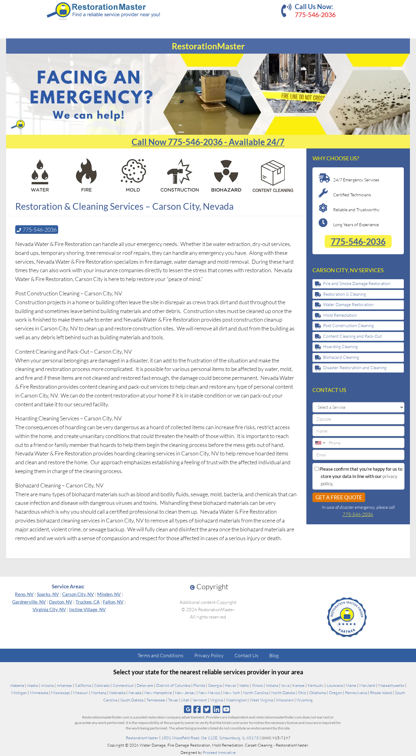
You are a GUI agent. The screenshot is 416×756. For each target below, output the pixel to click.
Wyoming (305, 699)
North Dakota (283, 692)
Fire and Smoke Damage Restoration (356, 283)
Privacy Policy (209, 655)
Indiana (272, 685)
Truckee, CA (88, 601)
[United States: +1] (320, 443)
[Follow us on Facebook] (197, 709)
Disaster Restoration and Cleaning (354, 367)
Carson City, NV (78, 594)
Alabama (17, 685)
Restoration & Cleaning (344, 294)
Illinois (257, 685)
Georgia (215, 685)
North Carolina (255, 692)
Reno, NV (24, 594)
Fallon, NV (113, 601)
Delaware (145, 685)
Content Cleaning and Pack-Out (352, 336)
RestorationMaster (142, 737)
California (83, 685)
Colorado (102, 685)
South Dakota (131, 699)
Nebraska (117, 692)
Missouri (80, 692)
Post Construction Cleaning (348, 325)
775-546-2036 (315, 14)
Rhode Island (381, 692)
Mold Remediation (340, 315)
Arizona (47, 685)
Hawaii (230, 685)
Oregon (335, 692)
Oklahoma (317, 692)
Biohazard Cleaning (341, 357)
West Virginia (261, 699)
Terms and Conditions (160, 655)
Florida (199, 685)
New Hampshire (158, 692)
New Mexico (209, 692)
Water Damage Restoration (348, 304)
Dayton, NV (60, 601)
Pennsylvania (356, 692)
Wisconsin (285, 699)
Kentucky (316, 685)
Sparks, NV (48, 594)
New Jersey (185, 692)
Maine (351, 685)
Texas (173, 699)
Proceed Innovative (219, 752)
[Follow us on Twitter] (207, 709)
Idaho (244, 685)
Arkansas (64, 685)
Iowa (285, 685)
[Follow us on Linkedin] (217, 709)
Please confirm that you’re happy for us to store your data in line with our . (360, 476)
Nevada (135, 692)
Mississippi (60, 692)
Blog (274, 655)
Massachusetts (391, 685)
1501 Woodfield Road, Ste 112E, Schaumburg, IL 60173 (210, 737)
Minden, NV (109, 594)
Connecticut (123, 685)
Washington (236, 699)
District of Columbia (173, 685)
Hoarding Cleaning (340, 346)
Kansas (298, 685)
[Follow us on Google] (187, 709)
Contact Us (246, 655)
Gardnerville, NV (29, 601)
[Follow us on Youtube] (226, 709)
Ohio (302, 692)
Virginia (216, 699)
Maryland (367, 685)
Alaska (32, 685)
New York (231, 692)
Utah (185, 699)
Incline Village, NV (87, 609)
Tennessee (155, 699)
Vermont (199, 699)
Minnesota (39, 692)
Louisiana (335, 685)
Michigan (19, 692)
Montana (98, 692)
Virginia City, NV (49, 609)
